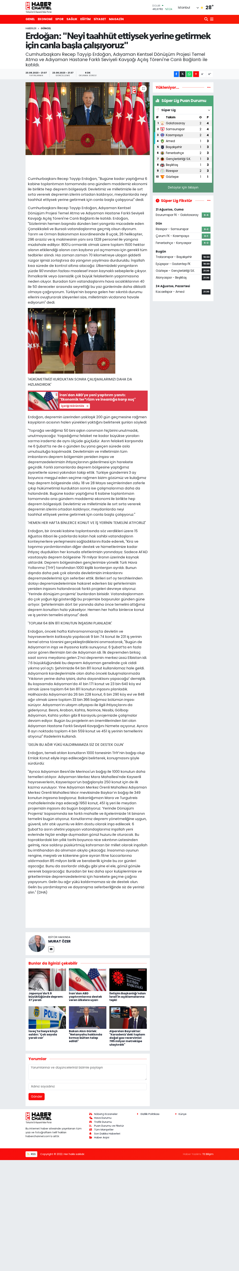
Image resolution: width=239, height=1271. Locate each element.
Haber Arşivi (101, 1137)
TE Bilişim (207, 1154)
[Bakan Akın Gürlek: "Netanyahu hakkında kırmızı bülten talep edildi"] (87, 1017)
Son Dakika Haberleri (107, 1133)
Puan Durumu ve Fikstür (109, 1126)
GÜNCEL (46, 28)
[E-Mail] (51, 949)
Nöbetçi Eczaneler (106, 1114)
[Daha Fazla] (196, 74)
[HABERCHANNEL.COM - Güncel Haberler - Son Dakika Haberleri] (39, 7)
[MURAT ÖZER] (37, 943)
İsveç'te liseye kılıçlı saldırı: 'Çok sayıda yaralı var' (43, 1034)
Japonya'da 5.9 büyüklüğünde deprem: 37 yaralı (46, 996)
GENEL (30, 19)
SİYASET (100, 19)
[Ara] (206, 19)
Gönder (36, 1096)
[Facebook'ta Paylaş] (176, 74)
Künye (183, 1114)
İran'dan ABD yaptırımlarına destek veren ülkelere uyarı (85, 996)
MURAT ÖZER (59, 941)
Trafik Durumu (103, 1122)
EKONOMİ (45, 19)
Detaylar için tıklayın (183, 187)
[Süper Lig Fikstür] (208, 200)
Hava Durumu (102, 1118)
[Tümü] (208, 87)
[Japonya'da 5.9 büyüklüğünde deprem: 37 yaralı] (47, 979)
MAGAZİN (116, 19)
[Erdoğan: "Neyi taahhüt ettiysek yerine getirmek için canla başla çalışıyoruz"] (88, 118)
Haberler (31, 28)
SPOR (59, 19)
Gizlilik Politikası (149, 1114)
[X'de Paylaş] (182, 74)
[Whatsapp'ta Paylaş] (189, 74)
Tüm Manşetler (104, 1129)
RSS (33, 1154)
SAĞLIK (71, 19)
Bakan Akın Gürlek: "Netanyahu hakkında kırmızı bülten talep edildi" (85, 1036)
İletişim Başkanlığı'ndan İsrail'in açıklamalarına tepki (127, 996)
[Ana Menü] (211, 19)
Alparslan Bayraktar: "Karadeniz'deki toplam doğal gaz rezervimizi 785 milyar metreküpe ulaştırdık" (127, 1038)
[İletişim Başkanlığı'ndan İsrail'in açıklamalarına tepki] (128, 979)
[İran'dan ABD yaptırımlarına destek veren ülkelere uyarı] (87, 979)
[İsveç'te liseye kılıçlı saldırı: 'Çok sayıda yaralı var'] (47, 1017)
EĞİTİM (85, 19)
